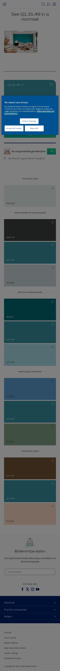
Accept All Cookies (14, 128)
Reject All (34, 128)
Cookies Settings (29, 121)
